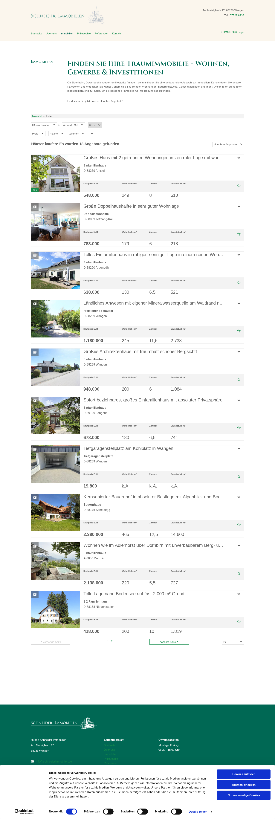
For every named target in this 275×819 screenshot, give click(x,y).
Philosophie (84, 33)
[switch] (108, 812)
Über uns (51, 33)
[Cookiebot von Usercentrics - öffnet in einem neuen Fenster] (24, 812)
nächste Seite (168, 641)
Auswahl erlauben (244, 784)
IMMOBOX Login (232, 31)
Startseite (36, 33)
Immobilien (66, 33)
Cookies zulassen (243, 774)
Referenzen (101, 33)
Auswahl (37, 116)
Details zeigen (198, 811)
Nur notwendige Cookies (244, 795)
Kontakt (116, 33)
